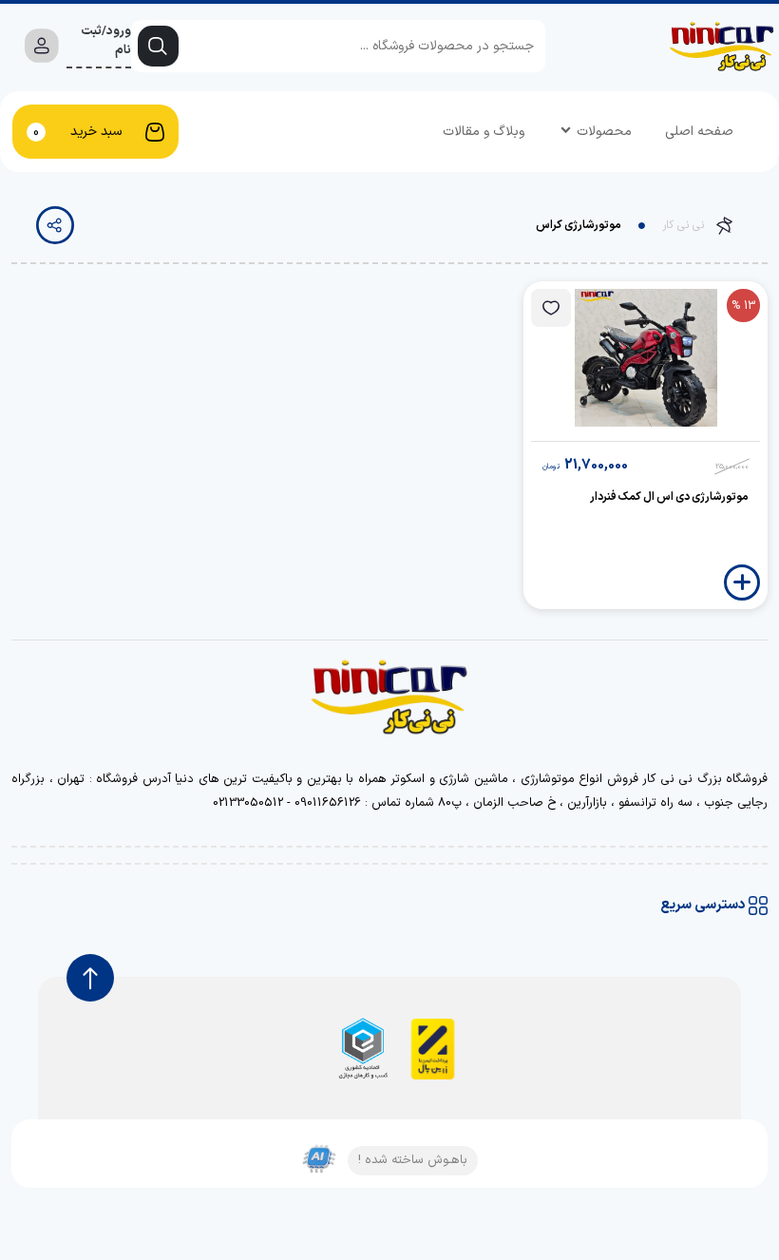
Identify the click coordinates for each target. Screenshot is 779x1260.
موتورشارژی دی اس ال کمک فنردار (669, 497)
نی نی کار (683, 225)
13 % (743, 306)
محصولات (604, 132)
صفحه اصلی (699, 132)
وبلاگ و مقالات (483, 132)
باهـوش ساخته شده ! (412, 1160)
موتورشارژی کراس (578, 225)
